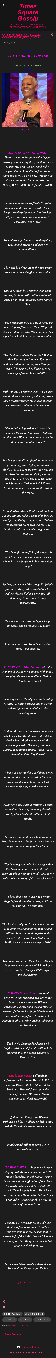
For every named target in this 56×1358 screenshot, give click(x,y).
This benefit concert (20, 1075)
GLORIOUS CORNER (34, 1314)
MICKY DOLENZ (42, 1319)
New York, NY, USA (20, 1325)
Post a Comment (13, 1334)
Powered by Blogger (29, 1347)
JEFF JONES (25, 1319)
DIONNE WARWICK (12, 1314)
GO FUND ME (10, 1319)
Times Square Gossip (28, 12)
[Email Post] (4, 1308)
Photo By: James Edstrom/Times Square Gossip (28, 1283)
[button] (52, 35)
